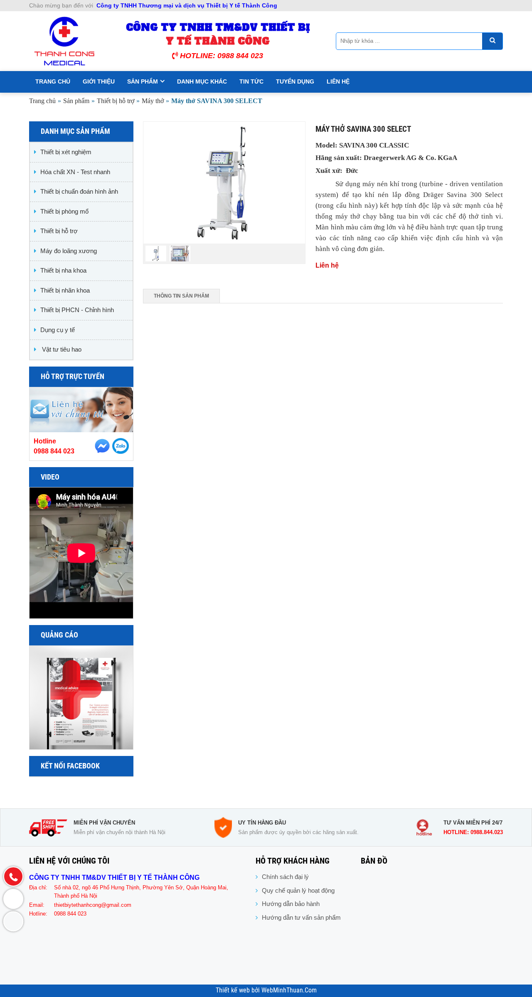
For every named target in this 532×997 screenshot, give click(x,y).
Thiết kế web (233, 990)
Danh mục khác (202, 81)
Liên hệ (338, 81)
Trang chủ (52, 81)
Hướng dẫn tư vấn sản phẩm (301, 917)
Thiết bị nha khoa (63, 270)
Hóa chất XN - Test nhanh (75, 171)
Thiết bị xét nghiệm (65, 151)
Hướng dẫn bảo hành (291, 903)
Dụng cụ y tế (57, 329)
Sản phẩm (142, 81)
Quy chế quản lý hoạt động (298, 890)
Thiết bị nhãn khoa (65, 290)
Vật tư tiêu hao (60, 349)
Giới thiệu (99, 81)
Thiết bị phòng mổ (64, 211)
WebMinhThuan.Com (289, 990)
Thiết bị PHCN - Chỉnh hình (77, 309)
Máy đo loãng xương (68, 250)
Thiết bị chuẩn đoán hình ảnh (79, 191)
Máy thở (153, 100)
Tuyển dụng (295, 81)
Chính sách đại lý (285, 876)
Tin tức (251, 81)
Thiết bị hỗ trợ (115, 100)
